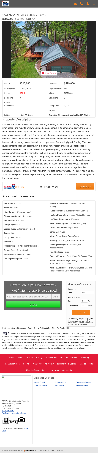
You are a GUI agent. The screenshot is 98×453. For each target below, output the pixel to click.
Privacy (60, 450)
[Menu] (94, 3)
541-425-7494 (49, 186)
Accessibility (42, 450)
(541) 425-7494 (8, 410)
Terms (52, 450)
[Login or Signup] (87, 3)
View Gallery (50, 73)
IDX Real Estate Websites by (12, 450)
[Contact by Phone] (81, 3)
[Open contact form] (75, 3)
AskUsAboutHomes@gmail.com (14, 413)
